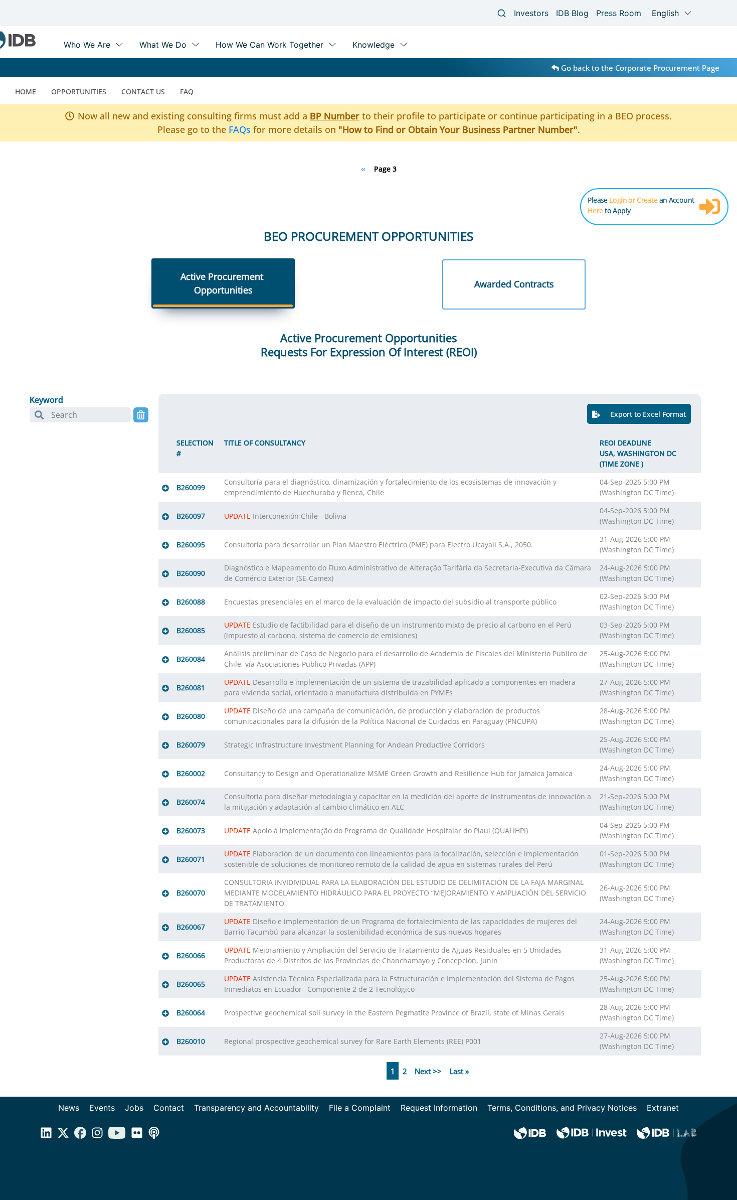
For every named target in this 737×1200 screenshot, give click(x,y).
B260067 (190, 927)
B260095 (190, 544)
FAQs (240, 129)
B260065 (190, 984)
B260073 (190, 830)
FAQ (187, 91)
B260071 (190, 859)
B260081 (190, 687)
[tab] (223, 284)
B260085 (190, 630)
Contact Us (143, 91)
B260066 (190, 955)
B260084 (190, 659)
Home (25, 91)
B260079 (190, 744)
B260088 (190, 602)
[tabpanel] (368, 706)
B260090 (190, 573)
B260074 (190, 802)
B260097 (190, 516)
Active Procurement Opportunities (223, 283)
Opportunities (78, 91)
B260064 (190, 1012)
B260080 (190, 716)
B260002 (190, 773)
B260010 (190, 1041)
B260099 (190, 487)
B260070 (190, 892)
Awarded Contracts (514, 284)
